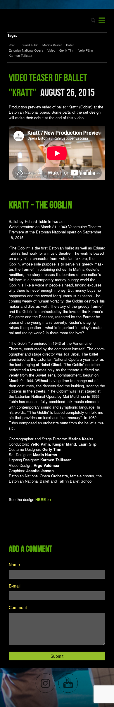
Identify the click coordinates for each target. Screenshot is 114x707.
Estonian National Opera (26, 50)
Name (14, 564)
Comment (18, 607)
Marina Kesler (52, 45)
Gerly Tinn (66, 50)
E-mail (14, 586)
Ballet (70, 45)
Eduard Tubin (29, 45)
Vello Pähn (85, 50)
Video (51, 50)
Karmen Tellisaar (20, 55)
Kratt (12, 45)
